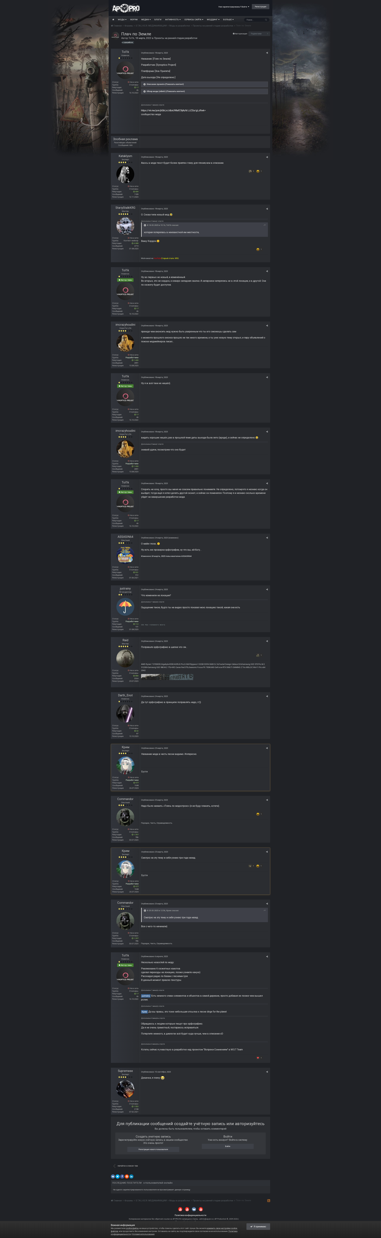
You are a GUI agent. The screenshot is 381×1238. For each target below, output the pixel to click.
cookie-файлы (132, 1228)
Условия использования (143, 1234)
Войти (227, 1146)
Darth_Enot (125, 695)
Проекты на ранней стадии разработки (175, 38)
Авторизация (241, 34)
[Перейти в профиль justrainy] (125, 607)
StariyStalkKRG (125, 207)
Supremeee (125, 1071)
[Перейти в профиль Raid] (125, 658)
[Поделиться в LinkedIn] (131, 1176)
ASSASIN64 (125, 537)
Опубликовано (154, 53)
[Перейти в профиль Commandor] (125, 817)
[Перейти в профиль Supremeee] (125, 1089)
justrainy (125, 588)
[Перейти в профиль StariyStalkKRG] (125, 226)
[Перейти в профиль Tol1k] (115, 36)
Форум (134, 19)
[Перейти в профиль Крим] (125, 765)
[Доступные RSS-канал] (268, 1200)
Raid (125, 640)
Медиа (145, 19)
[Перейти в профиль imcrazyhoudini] (125, 343)
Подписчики (256, 34)
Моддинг (212, 19)
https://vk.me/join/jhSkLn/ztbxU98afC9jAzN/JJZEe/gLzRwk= (173, 110)
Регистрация (260, 6)
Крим (125, 747)
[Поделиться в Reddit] (127, 1176)
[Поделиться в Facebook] (122, 1176)
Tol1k (131, 38)
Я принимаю (259, 1226)
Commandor (125, 799)
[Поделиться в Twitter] (117, 1176)
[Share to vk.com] (113, 1176)
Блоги (157, 19)
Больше (227, 19)
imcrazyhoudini (125, 324)
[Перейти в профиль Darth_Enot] (125, 713)
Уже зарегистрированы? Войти (233, 7)
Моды (121, 19)
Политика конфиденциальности (190, 1215)
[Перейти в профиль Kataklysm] (125, 174)
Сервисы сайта (193, 19)
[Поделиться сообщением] (267, 53)
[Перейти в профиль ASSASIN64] (125, 555)
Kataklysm (125, 156)
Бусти (144, 771)
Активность (172, 19)
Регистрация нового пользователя (153, 1149)
